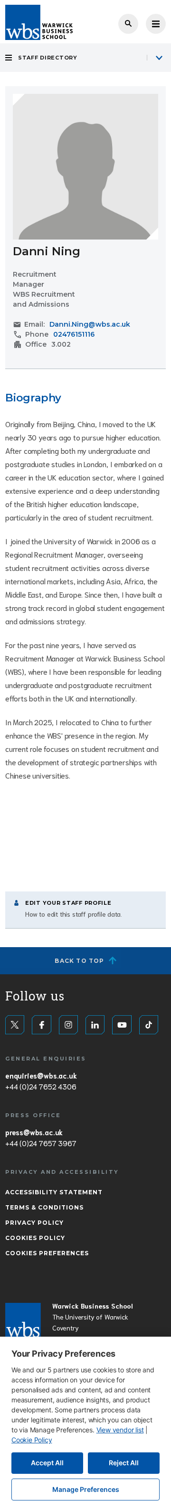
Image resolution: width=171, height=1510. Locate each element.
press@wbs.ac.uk (34, 1132)
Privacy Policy (34, 1222)
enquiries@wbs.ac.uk (40, 1075)
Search (128, 24)
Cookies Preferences (47, 1253)
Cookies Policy (35, 1237)
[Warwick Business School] (39, 22)
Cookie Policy (31, 1440)
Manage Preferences (85, 1489)
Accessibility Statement (54, 1192)
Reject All (124, 1463)
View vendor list (120, 1430)
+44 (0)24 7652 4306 (40, 1086)
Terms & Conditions (44, 1207)
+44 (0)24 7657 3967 (40, 1143)
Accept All (47, 1463)
